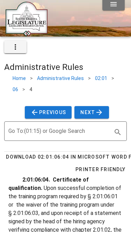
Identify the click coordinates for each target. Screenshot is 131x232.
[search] (118, 132)
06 (15, 89)
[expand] (15, 47)
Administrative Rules (60, 78)
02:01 (101, 78)
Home (19, 78)
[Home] (27, 34)
